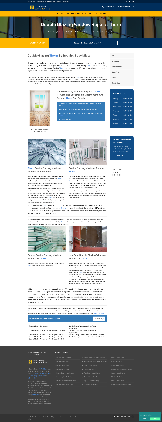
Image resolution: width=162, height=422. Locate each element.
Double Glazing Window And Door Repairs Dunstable (47, 330)
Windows (115, 61)
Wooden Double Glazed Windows (66, 381)
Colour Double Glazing (118, 373)
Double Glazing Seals (117, 358)
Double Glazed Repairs (63, 365)
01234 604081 (99, 313)
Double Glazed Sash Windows (65, 373)
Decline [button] (144, 418)
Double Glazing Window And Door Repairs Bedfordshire (83, 327)
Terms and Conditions (68, 417)
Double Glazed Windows (63, 358)
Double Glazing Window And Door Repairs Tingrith (46, 337)
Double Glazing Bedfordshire (38, 326)
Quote (114, 77)
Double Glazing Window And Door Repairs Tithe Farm (87, 337)
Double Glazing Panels (90, 377)
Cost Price (81, 14)
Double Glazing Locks (117, 361)
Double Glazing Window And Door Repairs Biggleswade (83, 331)
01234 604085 (109, 6)
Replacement (117, 67)
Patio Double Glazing (90, 369)
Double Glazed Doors (62, 361)
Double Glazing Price (117, 381)
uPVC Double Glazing (117, 365)
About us (115, 56)
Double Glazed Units (62, 369)
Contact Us (92, 14)
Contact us (116, 83)
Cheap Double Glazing (90, 365)
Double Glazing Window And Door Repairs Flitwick (46, 335)
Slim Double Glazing (117, 377)
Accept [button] (155, 418)
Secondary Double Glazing (64, 377)
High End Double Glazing (91, 381)
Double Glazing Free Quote (64, 384)
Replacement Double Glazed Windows (95, 361)
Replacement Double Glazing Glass (121, 369)
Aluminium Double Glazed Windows (94, 358)
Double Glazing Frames (91, 384)
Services (70, 14)
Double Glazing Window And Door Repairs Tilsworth (86, 335)
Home (56, 14)
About (62, 14)
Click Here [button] (150, 415)
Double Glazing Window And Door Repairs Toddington (47, 339)
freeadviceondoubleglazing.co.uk (121, 384)
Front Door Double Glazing (92, 373)
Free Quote (103, 14)
